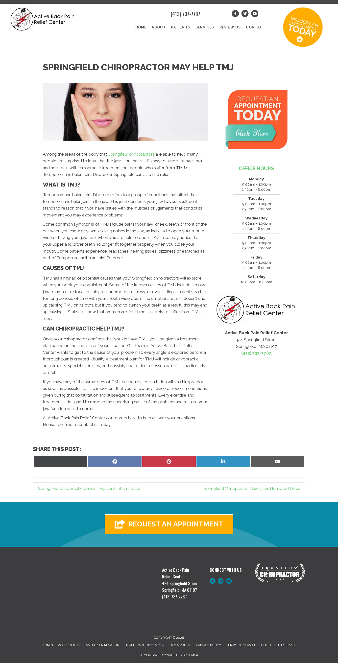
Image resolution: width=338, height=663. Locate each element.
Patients (180, 27)
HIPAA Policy (180, 645)
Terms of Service (241, 645)
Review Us (230, 27)
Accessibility (69, 645)
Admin (47, 645)
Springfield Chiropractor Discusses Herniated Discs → (254, 488)
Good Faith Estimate (278, 645)
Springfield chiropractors (131, 154)
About (159, 27)
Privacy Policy (208, 645)
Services (204, 27)
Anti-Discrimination (103, 645)
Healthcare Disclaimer (145, 645)
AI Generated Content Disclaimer (169, 655)
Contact (255, 27)
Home (141, 27)
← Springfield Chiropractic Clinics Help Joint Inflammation (87, 488)
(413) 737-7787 (185, 14)
